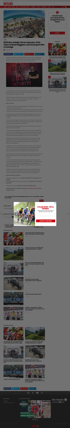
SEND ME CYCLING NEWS (46, 221)
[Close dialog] (55, 203)
